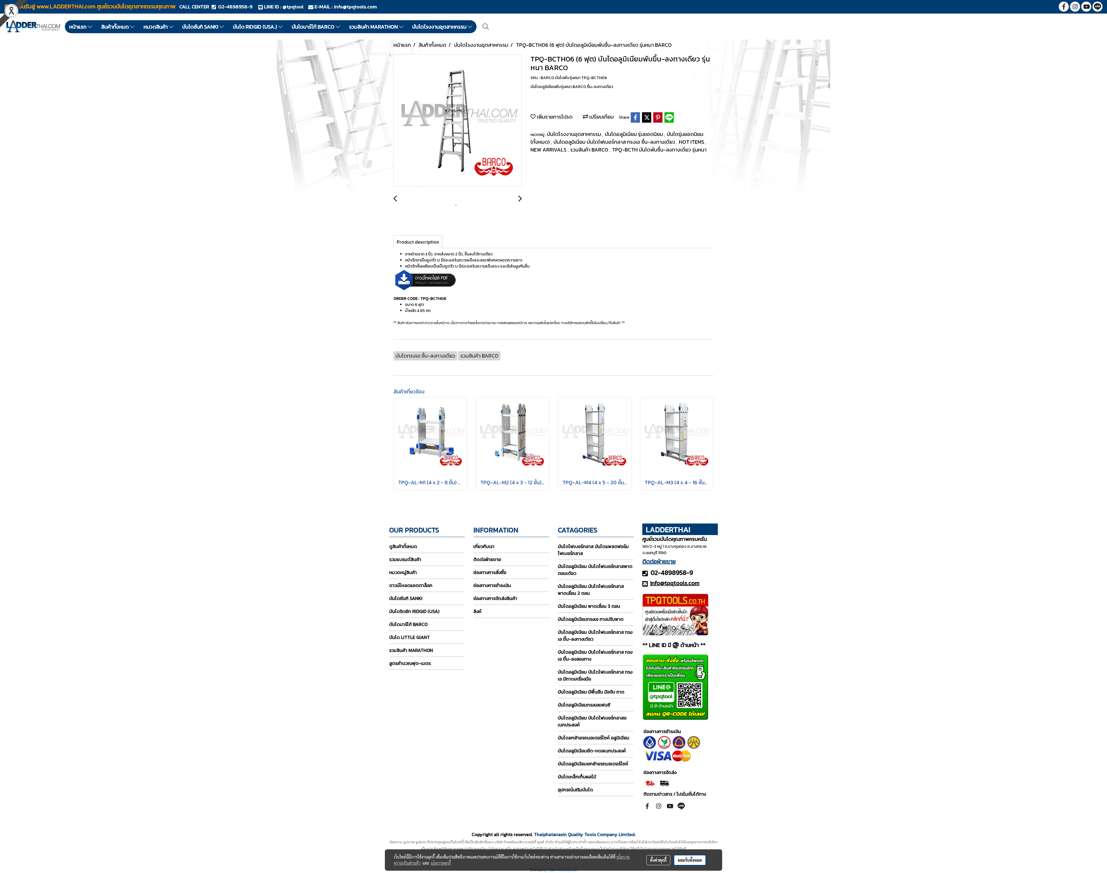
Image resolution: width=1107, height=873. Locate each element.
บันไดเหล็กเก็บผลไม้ (577, 776)
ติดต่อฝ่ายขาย (487, 559)
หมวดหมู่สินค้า (403, 572)
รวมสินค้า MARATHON (374, 27)
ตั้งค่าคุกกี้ (658, 860)
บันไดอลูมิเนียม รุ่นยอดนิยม (634, 134)
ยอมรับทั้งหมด (690, 860)
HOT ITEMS (692, 142)
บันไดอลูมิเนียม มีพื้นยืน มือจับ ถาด (591, 691)
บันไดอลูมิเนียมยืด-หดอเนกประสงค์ (592, 750)
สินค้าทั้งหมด (115, 27)
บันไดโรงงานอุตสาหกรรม (440, 27)
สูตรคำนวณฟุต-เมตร (410, 663)
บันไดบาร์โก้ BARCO (314, 27)
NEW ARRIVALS (549, 150)
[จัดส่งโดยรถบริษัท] (649, 782)
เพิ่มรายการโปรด (554, 117)
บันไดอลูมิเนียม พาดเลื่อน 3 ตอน (589, 606)
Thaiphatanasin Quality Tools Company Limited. (585, 834)
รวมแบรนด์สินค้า (405, 559)
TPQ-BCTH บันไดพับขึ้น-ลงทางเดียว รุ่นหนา (659, 150)
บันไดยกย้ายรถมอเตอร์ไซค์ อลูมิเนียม (593, 737)
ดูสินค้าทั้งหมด (403, 546)
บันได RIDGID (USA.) (255, 27)
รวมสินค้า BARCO (589, 150)
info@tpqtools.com (355, 6)
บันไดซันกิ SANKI (200, 27)
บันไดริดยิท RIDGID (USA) (414, 611)
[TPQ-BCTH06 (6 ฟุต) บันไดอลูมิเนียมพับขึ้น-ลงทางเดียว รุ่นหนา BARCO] (458, 121)
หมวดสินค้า (156, 27)
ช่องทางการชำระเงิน (492, 585)
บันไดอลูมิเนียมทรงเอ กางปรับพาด (591, 619)
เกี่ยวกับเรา (483, 546)
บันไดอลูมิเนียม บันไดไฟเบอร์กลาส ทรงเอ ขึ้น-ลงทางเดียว (615, 142)
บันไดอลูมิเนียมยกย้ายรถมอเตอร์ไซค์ (593, 763)
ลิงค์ (477, 611)
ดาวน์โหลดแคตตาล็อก (410, 585)
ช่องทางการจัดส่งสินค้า (495, 598)
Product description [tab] (418, 241)
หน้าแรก (78, 27)
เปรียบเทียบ (601, 117)
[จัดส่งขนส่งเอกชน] (664, 782)
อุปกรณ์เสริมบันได (575, 789)
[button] (485, 26)
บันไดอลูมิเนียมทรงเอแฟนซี (584, 704)
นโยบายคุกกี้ (441, 862)
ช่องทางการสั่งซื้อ (489, 572)
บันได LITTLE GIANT (409, 637)
